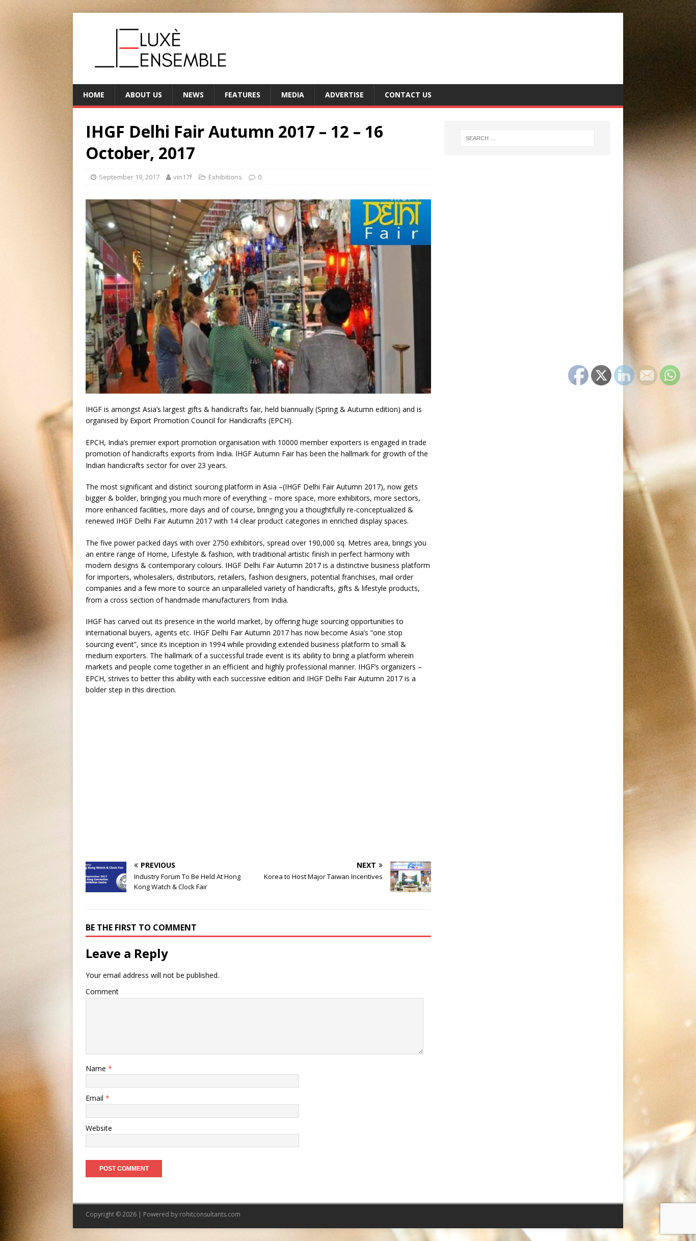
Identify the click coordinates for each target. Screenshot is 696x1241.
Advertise (344, 94)
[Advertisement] (258, 777)
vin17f (182, 177)
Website (99, 1128)
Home (93, 94)
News (193, 94)
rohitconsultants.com (209, 1214)
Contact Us (408, 94)
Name (97, 1068)
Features (242, 94)
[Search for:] (527, 138)
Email (95, 1098)
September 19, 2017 (129, 177)
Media (292, 94)
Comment (102, 991)
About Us (143, 94)
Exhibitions (225, 177)
